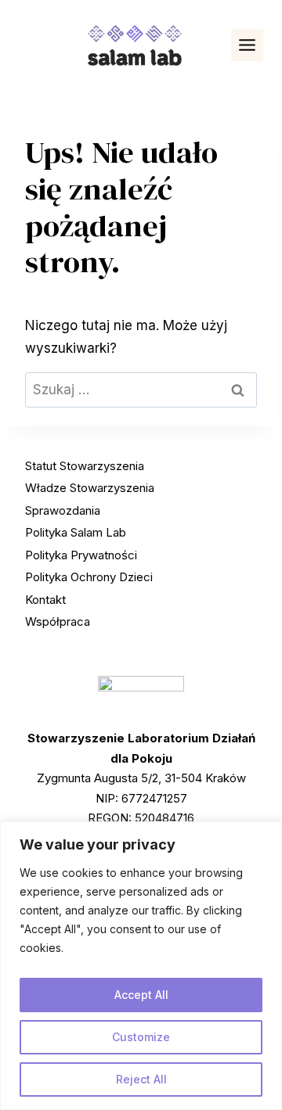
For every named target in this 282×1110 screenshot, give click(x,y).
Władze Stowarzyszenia (89, 487)
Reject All (141, 1079)
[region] (141, 965)
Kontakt (45, 599)
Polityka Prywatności (81, 555)
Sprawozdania (62, 510)
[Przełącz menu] (247, 45)
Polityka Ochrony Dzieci (89, 576)
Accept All (141, 994)
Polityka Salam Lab (75, 532)
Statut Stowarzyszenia (84, 465)
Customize (141, 1037)
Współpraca (57, 621)
